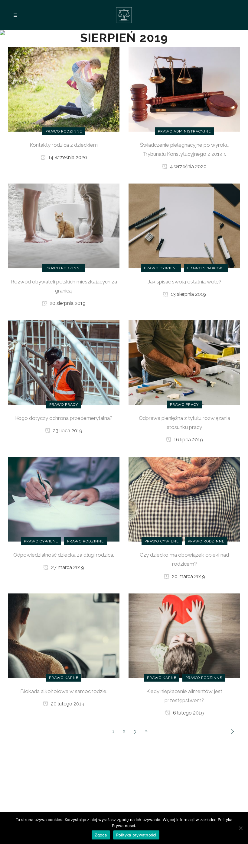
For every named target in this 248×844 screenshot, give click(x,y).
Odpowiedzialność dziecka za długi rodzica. (63, 555)
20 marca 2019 (188, 576)
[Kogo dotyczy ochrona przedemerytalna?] (63, 362)
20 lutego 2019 (67, 704)
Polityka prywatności (136, 835)
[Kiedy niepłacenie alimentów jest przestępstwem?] (184, 635)
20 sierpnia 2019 (67, 303)
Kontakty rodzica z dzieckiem (64, 145)
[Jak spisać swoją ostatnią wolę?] (184, 225)
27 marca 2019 (67, 567)
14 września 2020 (67, 157)
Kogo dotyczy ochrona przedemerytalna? (64, 418)
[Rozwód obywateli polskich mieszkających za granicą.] (63, 225)
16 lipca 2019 (188, 440)
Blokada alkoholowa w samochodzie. (63, 691)
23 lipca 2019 (67, 430)
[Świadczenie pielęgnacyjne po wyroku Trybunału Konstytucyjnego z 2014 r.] (184, 89)
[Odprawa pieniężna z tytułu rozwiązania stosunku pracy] (184, 362)
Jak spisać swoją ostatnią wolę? (184, 282)
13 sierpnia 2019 (188, 294)
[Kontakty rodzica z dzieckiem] (63, 89)
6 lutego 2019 (188, 713)
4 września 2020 (188, 166)
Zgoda (101, 835)
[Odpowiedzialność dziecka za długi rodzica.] (63, 498)
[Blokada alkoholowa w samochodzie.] (63, 635)
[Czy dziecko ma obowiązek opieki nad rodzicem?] (184, 498)
